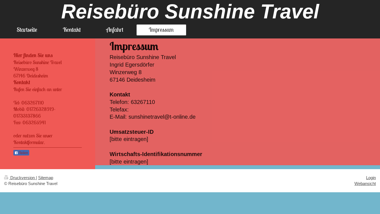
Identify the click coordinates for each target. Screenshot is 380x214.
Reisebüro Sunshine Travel (190, 11)
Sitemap (45, 177)
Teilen (23, 153)
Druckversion (22, 177)
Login (371, 177)
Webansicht (365, 183)
